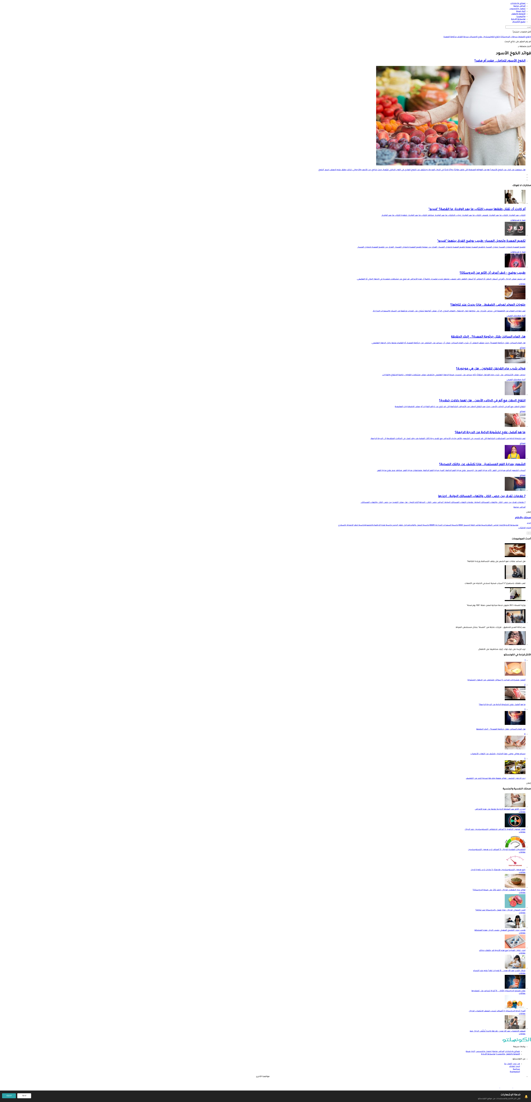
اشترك (9, 1096)
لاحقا (24, 1096)
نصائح (522, 348)
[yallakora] (505, 1087)
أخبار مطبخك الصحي (515, 316)
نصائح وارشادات (512, 1052)
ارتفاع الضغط (524, 37)
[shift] (493, 1087)
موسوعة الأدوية (488, 1054)
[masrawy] (518, 1087)
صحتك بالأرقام (523, 518)
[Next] (528, 533)
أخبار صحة (470, 1052)
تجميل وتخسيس (484, 1052)
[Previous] (530, 533)
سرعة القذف (463, 37)
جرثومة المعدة (450, 37)
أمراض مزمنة (519, 507)
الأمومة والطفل (513, 1054)
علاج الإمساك (475, 37)
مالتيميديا (500, 1054)
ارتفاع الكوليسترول (491, 37)
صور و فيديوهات (517, 220)
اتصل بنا (508, 1064)
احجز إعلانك (514, 1067)
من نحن (516, 1064)
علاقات (522, 284)
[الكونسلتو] (517, 1042)
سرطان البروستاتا (509, 37)
